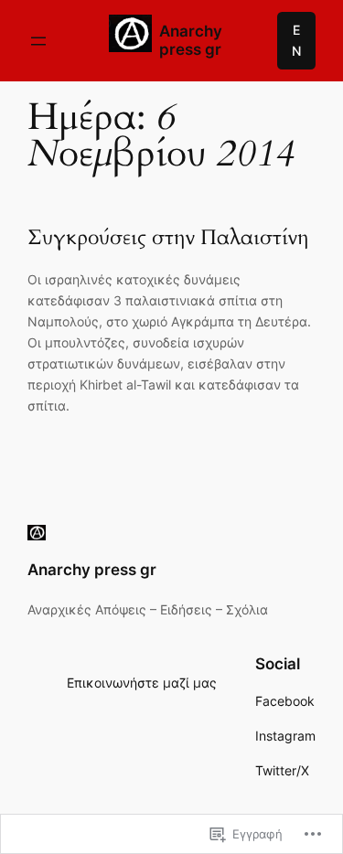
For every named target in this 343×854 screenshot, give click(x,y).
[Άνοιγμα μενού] (38, 41)
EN (296, 40)
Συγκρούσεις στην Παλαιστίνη (167, 238)
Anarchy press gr (190, 40)
